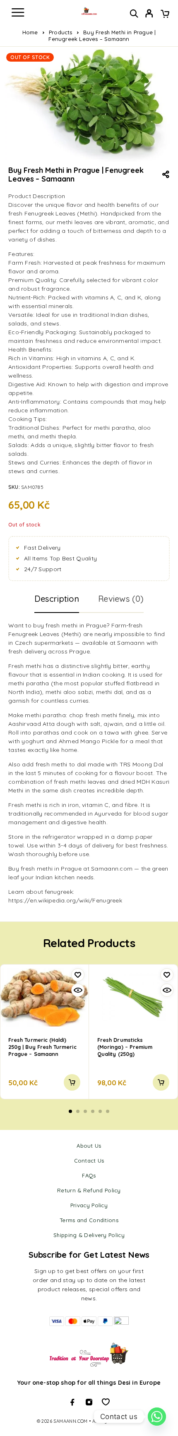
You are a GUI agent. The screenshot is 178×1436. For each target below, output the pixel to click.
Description (56, 599)
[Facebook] (72, 1402)
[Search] (134, 13)
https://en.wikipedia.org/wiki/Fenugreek (65, 900)
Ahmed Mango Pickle (88, 741)
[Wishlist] (77, 974)
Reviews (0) (121, 599)
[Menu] (18, 12)
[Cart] (165, 14)
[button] (72, 1082)
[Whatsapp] (105, 1402)
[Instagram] (89, 1402)
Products (60, 32)
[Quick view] (77, 990)
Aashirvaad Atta (31, 724)
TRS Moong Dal (142, 764)
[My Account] (149, 14)
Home (30, 32)
